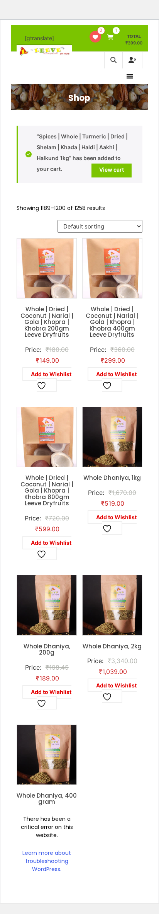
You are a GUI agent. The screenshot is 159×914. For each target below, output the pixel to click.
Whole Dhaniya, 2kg (112, 646)
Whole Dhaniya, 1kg (112, 478)
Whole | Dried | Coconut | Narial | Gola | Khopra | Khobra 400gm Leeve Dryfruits (112, 322)
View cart (111, 169)
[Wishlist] (95, 37)
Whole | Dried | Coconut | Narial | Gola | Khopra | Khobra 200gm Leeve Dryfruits (46, 322)
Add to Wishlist (51, 374)
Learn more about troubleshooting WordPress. (46, 861)
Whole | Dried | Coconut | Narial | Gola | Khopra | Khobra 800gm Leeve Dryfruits (46, 490)
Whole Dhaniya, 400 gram (47, 798)
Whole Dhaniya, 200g (47, 649)
